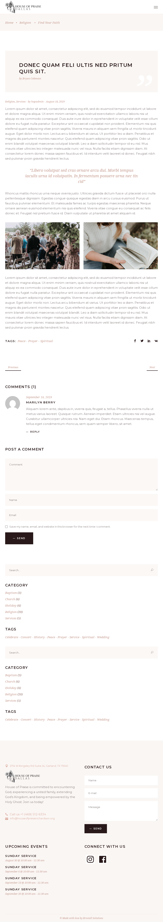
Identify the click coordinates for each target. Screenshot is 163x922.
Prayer (33, 341)
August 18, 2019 (55, 101)
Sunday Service (21, 856)
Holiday (10, 605)
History (39, 637)
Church (10, 599)
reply (35, 431)
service (74, 637)
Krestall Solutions (93, 918)
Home (9, 22)
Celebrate (11, 637)
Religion (25, 22)
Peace (21, 341)
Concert (26, 637)
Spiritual (46, 341)
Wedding (103, 637)
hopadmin (37, 101)
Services (21, 101)
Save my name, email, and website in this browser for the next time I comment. (60, 526)
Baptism (11, 593)
